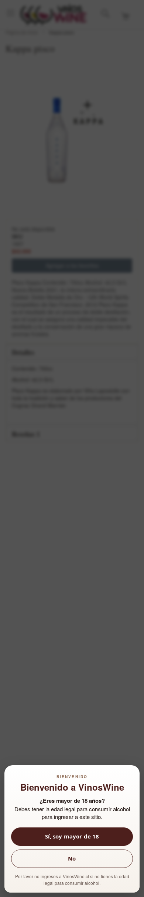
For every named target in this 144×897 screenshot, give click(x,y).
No (72, 858)
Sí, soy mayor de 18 (72, 836)
